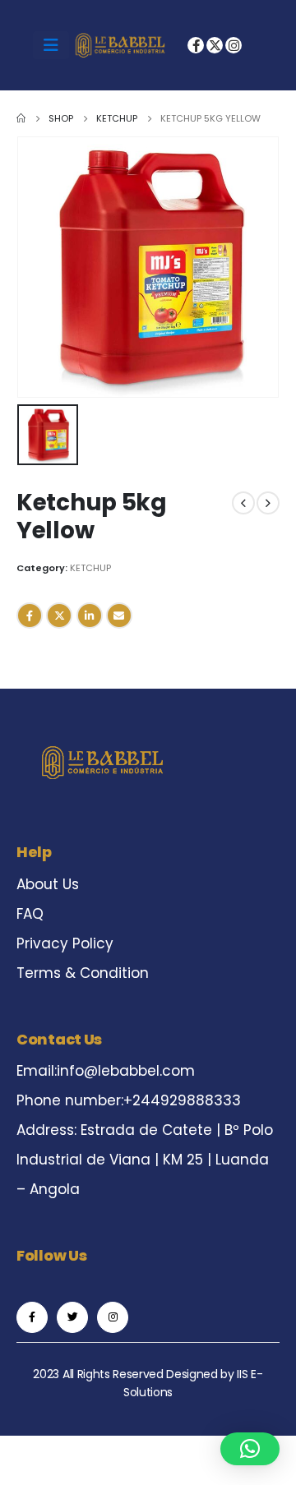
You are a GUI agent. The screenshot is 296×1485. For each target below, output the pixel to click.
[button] (250, 1448)
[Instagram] (233, 45)
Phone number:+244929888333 (128, 1100)
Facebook (29, 615)
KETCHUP (90, 567)
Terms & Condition (82, 973)
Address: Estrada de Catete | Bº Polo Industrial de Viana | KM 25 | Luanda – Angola (144, 1159)
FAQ (30, 914)
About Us (47, 884)
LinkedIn (89, 615)
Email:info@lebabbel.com (105, 1071)
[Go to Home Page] (20, 118)
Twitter (59, 615)
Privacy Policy (64, 943)
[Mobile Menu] (51, 45)
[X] (214, 45)
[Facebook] (195, 45)
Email (119, 615)
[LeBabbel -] (120, 45)
